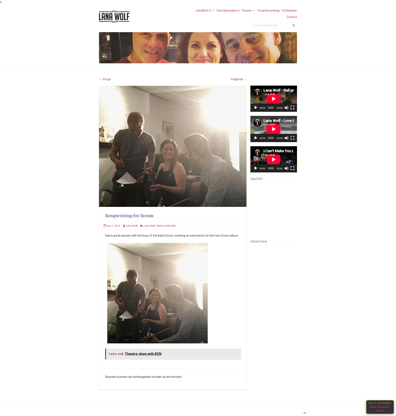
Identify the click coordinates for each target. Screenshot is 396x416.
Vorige (105, 79)
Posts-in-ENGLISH (166, 225)
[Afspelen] (256, 108)
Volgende (238, 79)
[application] (273, 99)
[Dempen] (286, 108)
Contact (292, 17)
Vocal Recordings (268, 10)
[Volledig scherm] (292, 108)
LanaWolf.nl (203, 10)
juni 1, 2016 (113, 225)
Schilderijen (289, 10)
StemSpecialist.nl (228, 10)
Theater (246, 10)
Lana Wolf (132, 225)
